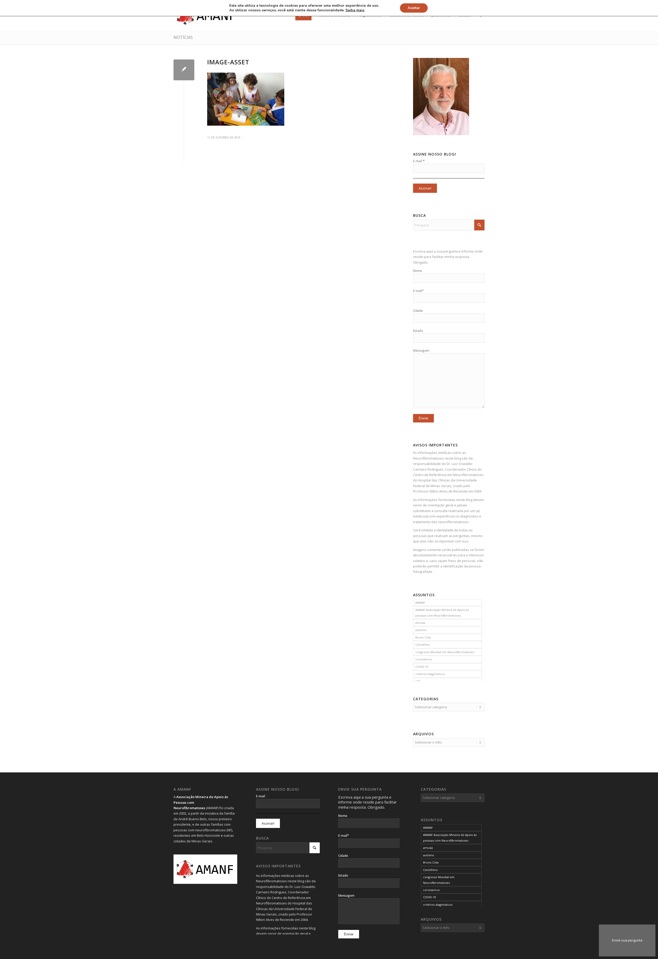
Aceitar (414, 7)
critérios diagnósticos (430, 674)
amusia (420, 623)
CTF (418, 681)
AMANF (420, 602)
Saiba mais (354, 10)
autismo (420, 630)
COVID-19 (421, 667)
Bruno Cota (423, 637)
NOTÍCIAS (183, 37)
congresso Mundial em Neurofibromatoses (444, 652)
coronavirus (423, 659)
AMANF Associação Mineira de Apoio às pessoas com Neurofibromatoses (442, 612)
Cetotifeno (422, 644)
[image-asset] (183, 69)
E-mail (419, 161)
